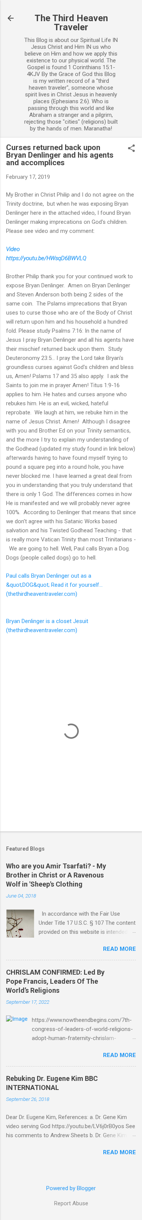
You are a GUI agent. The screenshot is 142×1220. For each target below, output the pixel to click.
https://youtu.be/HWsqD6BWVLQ (46, 258)
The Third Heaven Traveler (71, 23)
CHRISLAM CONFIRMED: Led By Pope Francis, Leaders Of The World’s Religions (55, 981)
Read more (119, 949)
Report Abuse (71, 1203)
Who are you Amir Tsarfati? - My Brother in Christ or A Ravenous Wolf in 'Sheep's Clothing (56, 875)
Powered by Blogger (71, 1188)
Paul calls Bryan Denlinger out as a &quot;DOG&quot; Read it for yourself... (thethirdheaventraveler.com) (54, 584)
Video (13, 249)
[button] (131, 149)
